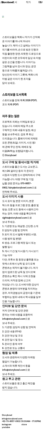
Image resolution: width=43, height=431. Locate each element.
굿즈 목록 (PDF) (10, 105)
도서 (14, 2)
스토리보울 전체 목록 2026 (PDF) (19, 100)
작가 (28, 2)
